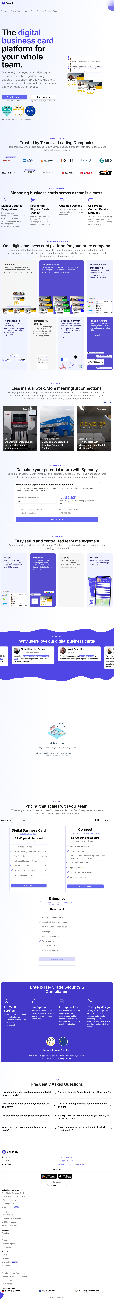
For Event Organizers (10, 1225)
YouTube (60, 1164)
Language (57, 1182)
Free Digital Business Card (13, 1193)
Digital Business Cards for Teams (16, 1196)
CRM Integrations (9, 1222)
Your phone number (68, 509)
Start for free (13, 97)
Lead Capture (7, 1215)
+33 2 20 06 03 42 (65, 1157)
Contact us (6, 1240)
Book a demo (43, 97)
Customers (6, 1247)
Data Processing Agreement (13, 1273)
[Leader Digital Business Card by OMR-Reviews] (18, 110)
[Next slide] (110, 402)
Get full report (57, 519)
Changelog (6, 1262)
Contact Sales (28, 886)
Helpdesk (6, 1258)
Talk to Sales (57, 1169)
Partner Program (9, 1244)
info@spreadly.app (65, 1161)
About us (5, 1233)
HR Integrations (8, 1204)
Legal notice (7, 1284)
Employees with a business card (27, 497)
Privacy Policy (8, 1280)
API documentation (10, 1265)
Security (5, 1236)
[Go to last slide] (105, 402)
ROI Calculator (8, 1207)
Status (4, 1255)
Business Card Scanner (11, 1218)
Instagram (81, 1164)
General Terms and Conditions (14, 1277)
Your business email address (29, 509)
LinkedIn (69, 1164)
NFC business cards (10, 1200)
